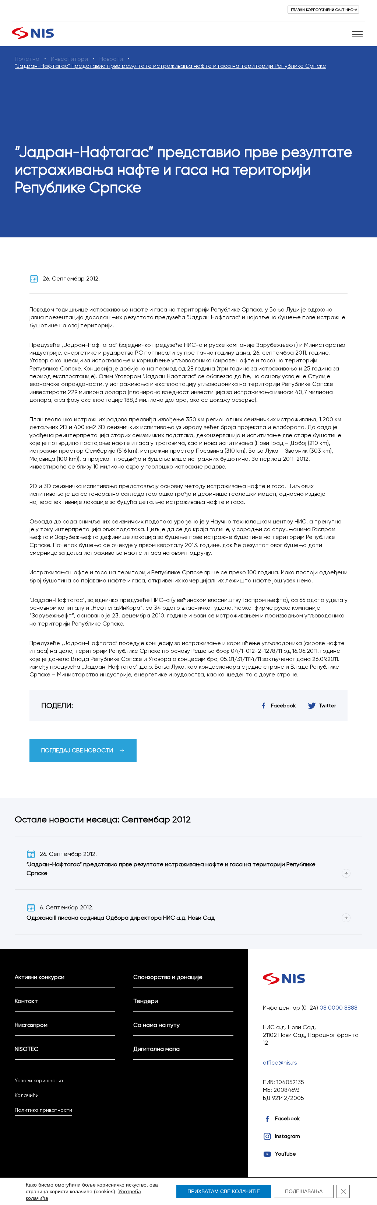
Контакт (26, 1000)
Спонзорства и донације (167, 977)
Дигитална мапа (156, 1048)
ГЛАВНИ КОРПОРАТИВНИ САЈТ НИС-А (324, 9)
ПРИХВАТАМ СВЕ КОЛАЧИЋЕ (223, 1191)
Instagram (287, 1136)
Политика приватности (43, 1110)
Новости (111, 58)
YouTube (285, 1154)
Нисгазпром (31, 1024)
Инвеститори (69, 58)
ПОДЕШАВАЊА (304, 1191)
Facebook (287, 1118)
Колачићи (27, 1095)
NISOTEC (26, 1048)
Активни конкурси (39, 977)
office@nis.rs (280, 1062)
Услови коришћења (39, 1080)
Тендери (145, 1000)
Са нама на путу (156, 1024)
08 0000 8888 (338, 1007)
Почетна (27, 58)
